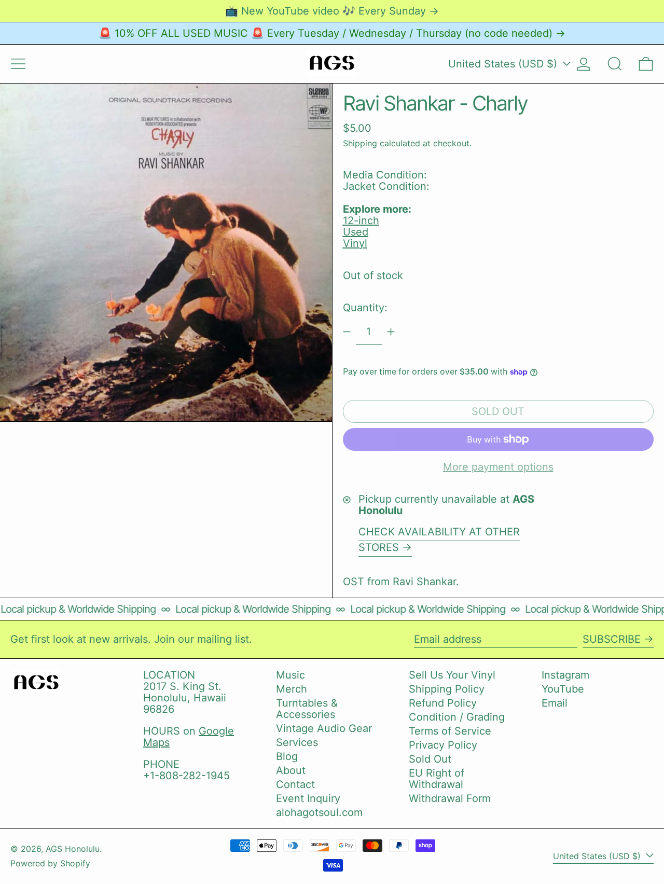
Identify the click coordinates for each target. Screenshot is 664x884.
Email (555, 703)
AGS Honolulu (73, 849)
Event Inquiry (308, 798)
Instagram (565, 675)
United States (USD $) (504, 64)
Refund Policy (443, 703)
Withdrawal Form (450, 798)
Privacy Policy (443, 745)
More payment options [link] (498, 467)
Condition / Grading (457, 717)
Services (297, 742)
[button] (614, 64)
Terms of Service (450, 731)
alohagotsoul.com (319, 812)
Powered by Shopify (50, 863)
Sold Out (430, 759)
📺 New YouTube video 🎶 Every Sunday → (332, 11)
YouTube (563, 689)
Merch (291, 689)
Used (355, 232)
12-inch (361, 220)
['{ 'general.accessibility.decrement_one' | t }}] (347, 332)
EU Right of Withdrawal (436, 779)
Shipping (360, 143)
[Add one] (391, 332)
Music (290, 675)
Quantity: (365, 307)
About (291, 770)
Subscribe (612, 639)
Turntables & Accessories (307, 709)
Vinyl (355, 243)
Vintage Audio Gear (324, 728)
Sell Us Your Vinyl (452, 675)
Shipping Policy (447, 689)
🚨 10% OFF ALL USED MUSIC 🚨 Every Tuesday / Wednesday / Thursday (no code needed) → (332, 33)
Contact (295, 784)
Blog (287, 756)
